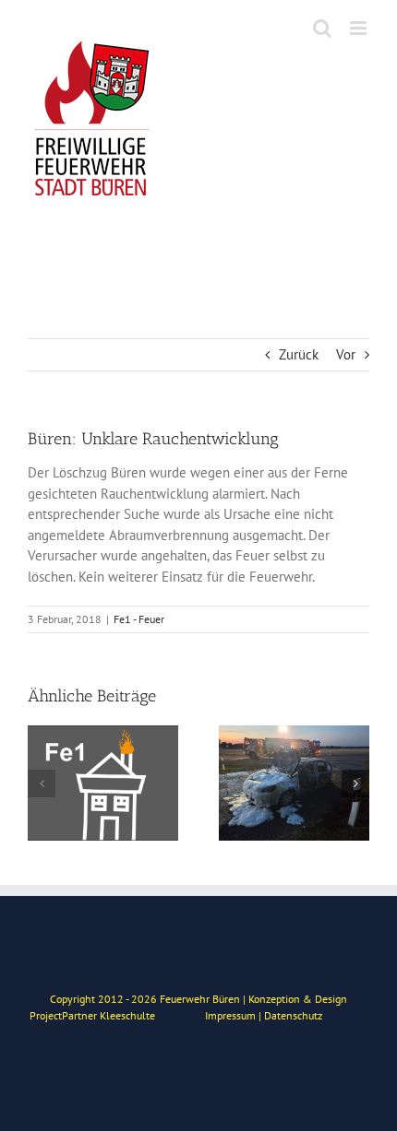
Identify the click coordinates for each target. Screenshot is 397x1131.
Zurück (299, 354)
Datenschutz (293, 1015)
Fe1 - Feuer (139, 619)
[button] (41, 783)
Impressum (230, 1015)
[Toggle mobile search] (322, 28)
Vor (345, 354)
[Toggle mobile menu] (359, 28)
